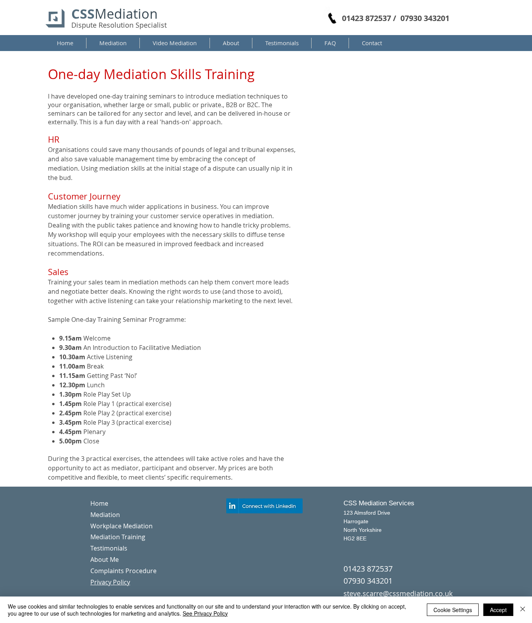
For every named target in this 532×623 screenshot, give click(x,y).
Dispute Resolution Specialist (119, 25)
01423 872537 (368, 568)
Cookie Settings (452, 610)
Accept (498, 610)
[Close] (522, 610)
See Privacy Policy (205, 613)
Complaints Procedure (123, 571)
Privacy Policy (110, 582)
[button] (112, 43)
